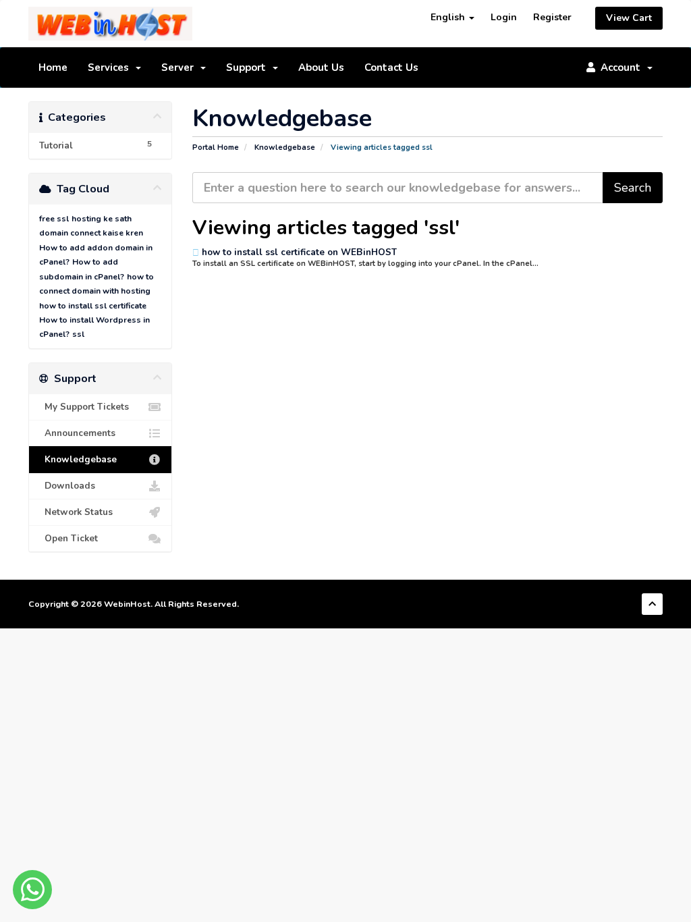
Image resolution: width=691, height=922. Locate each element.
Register (552, 17)
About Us (321, 67)
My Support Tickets (84, 406)
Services (111, 67)
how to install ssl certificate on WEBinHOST (298, 252)
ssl (78, 334)
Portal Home (215, 147)
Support (248, 67)
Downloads (67, 485)
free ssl (54, 218)
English (449, 17)
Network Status (76, 512)
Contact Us (391, 67)
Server (180, 67)
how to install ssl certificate (92, 305)
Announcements (77, 433)
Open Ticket (68, 538)
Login (504, 17)
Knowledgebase (284, 147)
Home (52, 67)
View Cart (629, 17)
